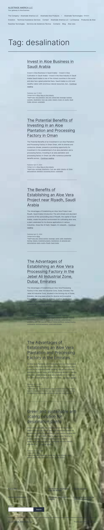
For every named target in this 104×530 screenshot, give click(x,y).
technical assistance (42, 324)
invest (60, 100)
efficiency (64, 455)
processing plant (32, 322)
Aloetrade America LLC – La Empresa (65, 20)
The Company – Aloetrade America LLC (23, 16)
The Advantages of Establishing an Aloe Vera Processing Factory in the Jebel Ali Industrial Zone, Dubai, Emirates (50, 271)
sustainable (41, 102)
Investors (11, 20)
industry (54, 100)
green (50, 100)
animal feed (55, 97)
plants (38, 243)
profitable (50, 393)
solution (62, 457)
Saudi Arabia (55, 243)
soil (60, 393)
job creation (49, 320)
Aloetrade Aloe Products (49, 16)
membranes (45, 457)
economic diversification (47, 317)
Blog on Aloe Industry (47, 95)
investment (58, 391)
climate (72, 388)
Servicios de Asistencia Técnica (39, 24)
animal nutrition (43, 238)
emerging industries (62, 317)
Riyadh (48, 243)
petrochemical (31, 171)
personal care (66, 241)
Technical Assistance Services (28, 20)
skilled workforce (58, 322)
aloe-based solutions (48, 388)
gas (46, 100)
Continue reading (47, 158)
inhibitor (29, 457)
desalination (37, 100)
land (63, 391)
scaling (57, 457)
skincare (34, 102)
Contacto (56, 24)
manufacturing (70, 391)
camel (57, 238)
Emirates (71, 317)
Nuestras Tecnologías (16, 24)
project (56, 393)
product (51, 457)
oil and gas (57, 320)
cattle (61, 238)
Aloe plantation (40, 97)
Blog (64, 24)
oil (63, 100)
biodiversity (65, 388)
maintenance (37, 457)
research (49, 322)
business (69, 97)
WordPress (91, 522)
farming (29, 241)
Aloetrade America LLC (20, 7)
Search (10, 506)
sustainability (31, 324)
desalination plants (46, 455)
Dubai (38, 317)
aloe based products (42, 315)
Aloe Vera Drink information (17, 497)
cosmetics (30, 391)
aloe (33, 97)
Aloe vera (71, 24)
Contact (46, 20)
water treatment (67, 393)
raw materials (42, 322)
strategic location (70, 322)
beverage (63, 97)
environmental (31, 320)
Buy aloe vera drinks (80, 489)
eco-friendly (56, 455)
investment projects (44, 241)
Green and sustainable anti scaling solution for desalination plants (51, 416)
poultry (67, 100)
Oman (70, 169)
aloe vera (48, 97)
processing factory (49, 171)
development (31, 317)
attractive (59, 388)
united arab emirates (55, 324)
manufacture (55, 241)
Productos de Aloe (88, 20)
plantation (40, 171)
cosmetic (30, 100)
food (43, 100)
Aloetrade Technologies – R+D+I (76, 16)
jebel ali (42, 320)
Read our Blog (12, 489)
